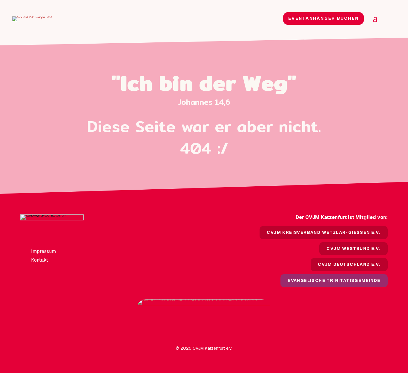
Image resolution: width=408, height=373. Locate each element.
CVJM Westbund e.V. (353, 248)
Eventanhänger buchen (323, 18)
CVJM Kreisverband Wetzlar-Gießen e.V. (323, 232)
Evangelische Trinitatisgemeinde (334, 280)
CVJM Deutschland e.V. (349, 264)
